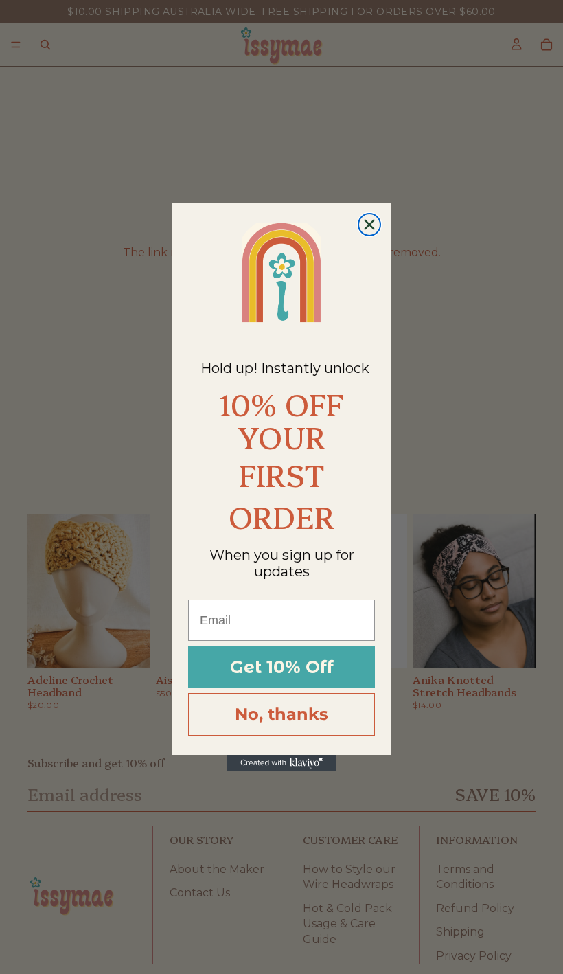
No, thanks (281, 714)
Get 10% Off (282, 667)
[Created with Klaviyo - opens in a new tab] (281, 763)
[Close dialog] (369, 225)
